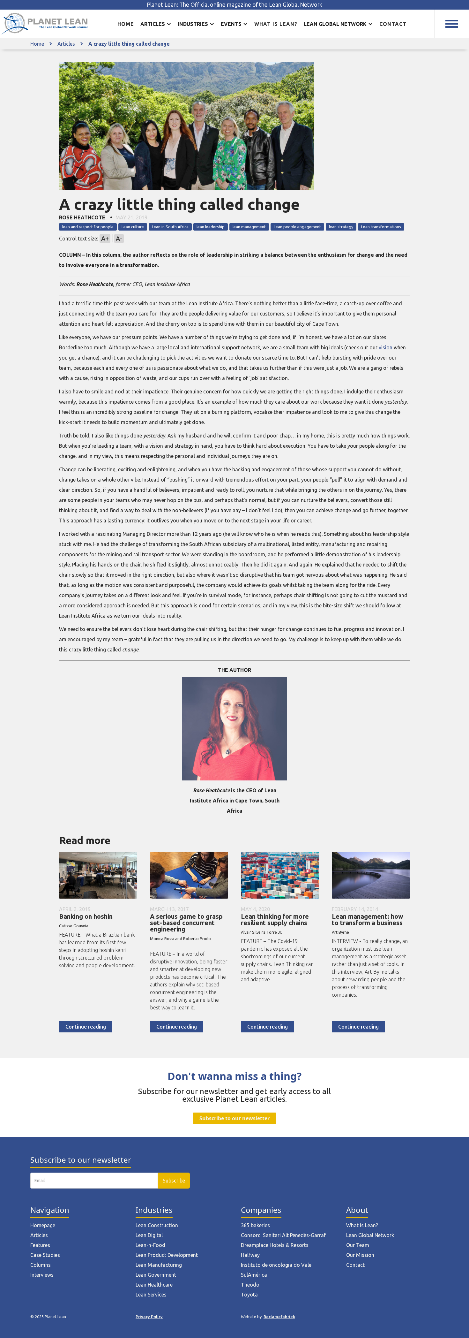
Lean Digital (149, 1235)
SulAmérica (254, 1274)
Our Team (357, 1245)
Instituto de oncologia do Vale (276, 1264)
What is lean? (275, 24)
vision (385, 347)
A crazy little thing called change (129, 43)
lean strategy (341, 226)
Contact (392, 24)
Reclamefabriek (279, 1316)
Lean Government (156, 1274)
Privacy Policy (149, 1316)
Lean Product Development (167, 1255)
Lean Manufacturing (159, 1264)
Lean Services (151, 1294)
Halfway (250, 1255)
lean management (249, 226)
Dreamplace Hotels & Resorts (275, 1245)
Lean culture (133, 226)
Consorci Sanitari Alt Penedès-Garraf (283, 1235)
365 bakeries (255, 1225)
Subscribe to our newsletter (234, 1118)
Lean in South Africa (170, 226)
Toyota (249, 1294)
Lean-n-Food (150, 1245)
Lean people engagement (297, 226)
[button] (156, 24)
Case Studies (45, 1255)
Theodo (250, 1284)
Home (125, 24)
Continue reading (85, 1027)
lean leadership (211, 226)
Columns (40, 1264)
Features (40, 1245)
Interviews (42, 1274)
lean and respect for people (88, 226)
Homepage (42, 1225)
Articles (66, 43)
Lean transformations (381, 226)
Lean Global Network (370, 1235)
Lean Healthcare (154, 1284)
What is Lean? (362, 1225)
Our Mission (360, 1255)
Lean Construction (157, 1225)
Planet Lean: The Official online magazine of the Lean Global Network (234, 5)
